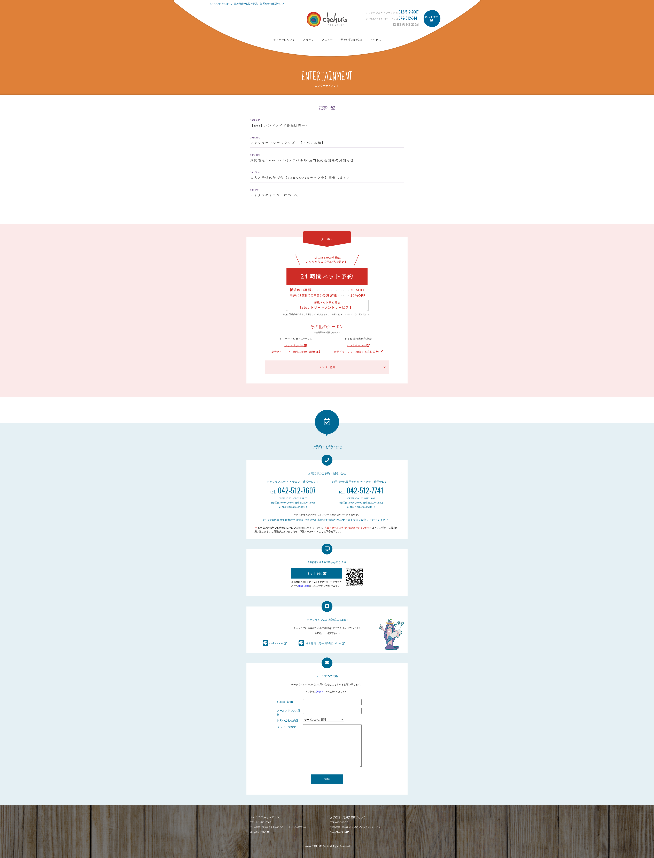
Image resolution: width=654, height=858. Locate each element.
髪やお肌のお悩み (351, 39)
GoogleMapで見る (258, 832)
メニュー (327, 39)
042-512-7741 (361, 490)
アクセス (375, 39)
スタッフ (308, 39)
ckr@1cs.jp (303, 586)
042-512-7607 (409, 11)
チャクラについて (284, 39)
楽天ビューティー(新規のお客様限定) (294, 351)
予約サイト (321, 691)
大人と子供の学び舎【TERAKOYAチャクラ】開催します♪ (299, 177)
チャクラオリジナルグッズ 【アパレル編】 (287, 143)
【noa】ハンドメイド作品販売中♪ (279, 125)
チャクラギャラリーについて (274, 195)
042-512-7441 (409, 18)
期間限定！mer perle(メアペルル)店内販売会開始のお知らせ (302, 160)
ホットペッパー (294, 345)
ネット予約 (432, 17)
